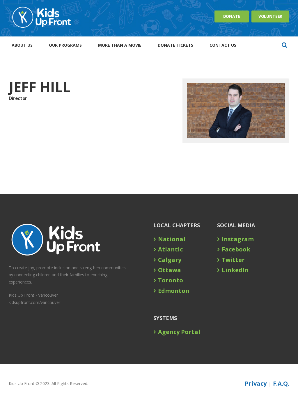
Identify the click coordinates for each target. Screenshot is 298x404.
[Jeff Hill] (236, 110)
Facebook (236, 249)
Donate (231, 16)
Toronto (170, 280)
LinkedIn (235, 270)
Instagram (238, 239)
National (171, 239)
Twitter (233, 260)
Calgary (169, 260)
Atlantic (170, 249)
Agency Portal (179, 332)
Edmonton (173, 291)
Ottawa (169, 270)
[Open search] (284, 45)
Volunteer (270, 16)
